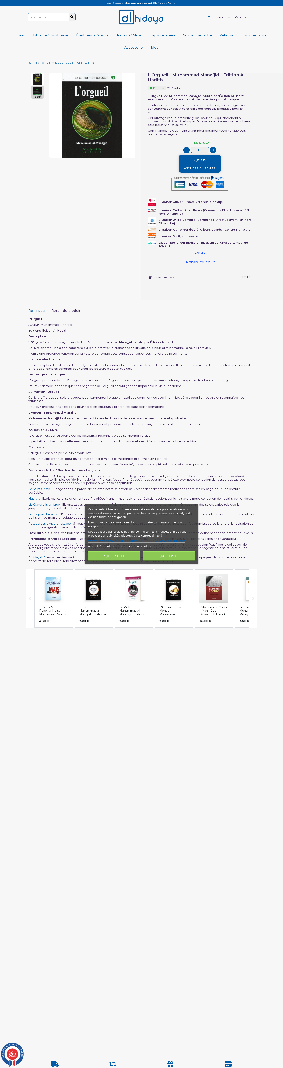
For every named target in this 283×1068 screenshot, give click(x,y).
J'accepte (169, 556)
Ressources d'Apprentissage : (50, 523)
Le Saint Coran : (40, 489)
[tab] (37, 311)
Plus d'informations (101, 546)
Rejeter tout (114, 556)
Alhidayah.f (36, 557)
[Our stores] (209, 17)
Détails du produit (65, 311)
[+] (213, 150)
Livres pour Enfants (43, 514)
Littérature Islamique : (44, 504)
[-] (186, 150)
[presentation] (119, 148)
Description (37, 311)
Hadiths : (34, 498)
